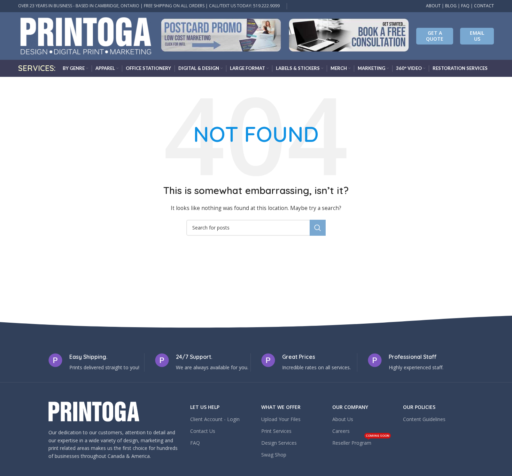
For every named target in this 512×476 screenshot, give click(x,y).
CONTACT (484, 6)
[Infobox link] (221, 36)
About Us (342, 419)
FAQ (465, 6)
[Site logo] (86, 35)
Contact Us (202, 431)
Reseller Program (360, 441)
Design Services (279, 442)
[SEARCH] (318, 228)
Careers (341, 431)
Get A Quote (434, 36)
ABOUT (433, 6)
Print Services (276, 431)
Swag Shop (273, 454)
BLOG (451, 6)
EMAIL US (477, 36)
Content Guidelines (424, 419)
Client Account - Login (215, 419)
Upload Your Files (281, 419)
